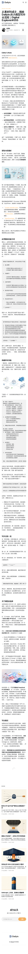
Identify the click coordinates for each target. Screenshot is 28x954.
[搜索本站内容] (23, 2)
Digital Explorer (6, 8)
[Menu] (26, 2)
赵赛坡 (8, 28)
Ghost (12, 942)
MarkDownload (9, 218)
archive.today (9, 213)
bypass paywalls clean (11, 207)
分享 (23, 30)
